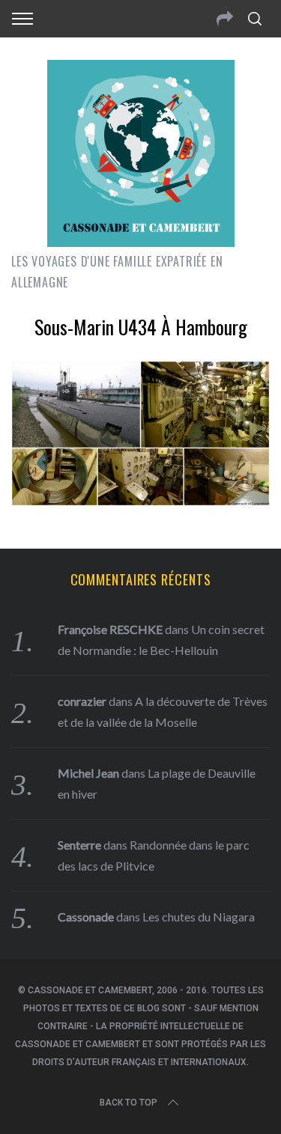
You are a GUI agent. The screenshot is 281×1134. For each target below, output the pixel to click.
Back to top (128, 1102)
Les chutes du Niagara (198, 916)
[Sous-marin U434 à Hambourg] (140, 501)
